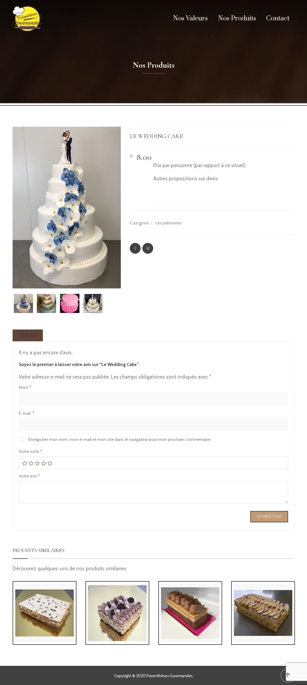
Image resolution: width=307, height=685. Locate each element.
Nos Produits (237, 18)
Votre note (30, 451)
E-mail (26, 413)
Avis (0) (28, 335)
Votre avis (29, 476)
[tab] (28, 335)
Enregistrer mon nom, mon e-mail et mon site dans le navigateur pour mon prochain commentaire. (119, 439)
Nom (25, 387)
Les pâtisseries (169, 222)
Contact (277, 18)
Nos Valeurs (190, 18)
